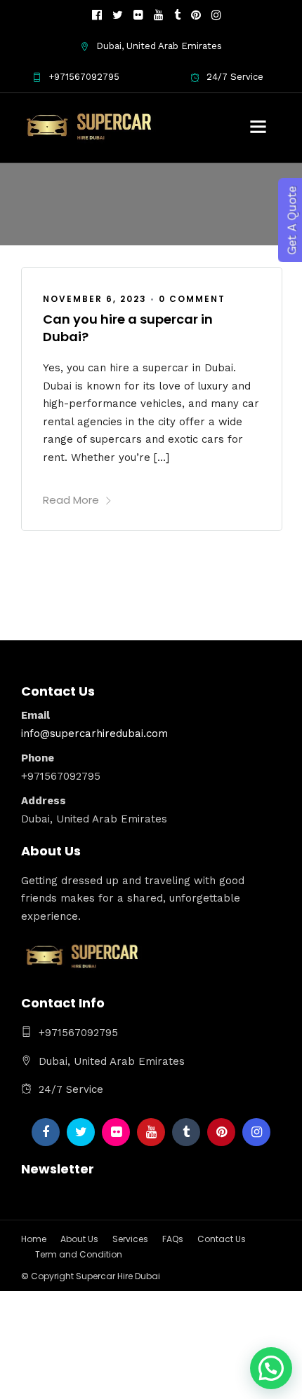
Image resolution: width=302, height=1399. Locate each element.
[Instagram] (216, 15)
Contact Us (221, 1239)
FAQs (172, 1239)
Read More (71, 499)
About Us (79, 1239)
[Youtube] (159, 15)
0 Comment (192, 299)
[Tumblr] (177, 15)
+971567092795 (83, 76)
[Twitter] (81, 1132)
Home (33, 1239)
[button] (271, 1368)
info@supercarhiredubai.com (94, 733)
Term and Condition (78, 1254)
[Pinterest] (196, 15)
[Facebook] (46, 1132)
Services (130, 1239)
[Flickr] (138, 15)
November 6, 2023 (95, 299)
